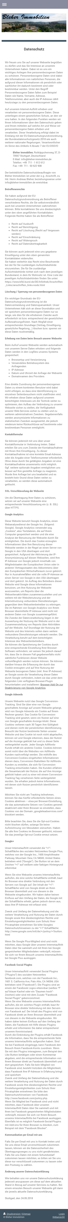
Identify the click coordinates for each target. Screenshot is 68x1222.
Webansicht (58, 1217)
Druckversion (13, 1213)
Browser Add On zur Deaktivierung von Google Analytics (34, 686)
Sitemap (26, 1213)
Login (62, 1213)
